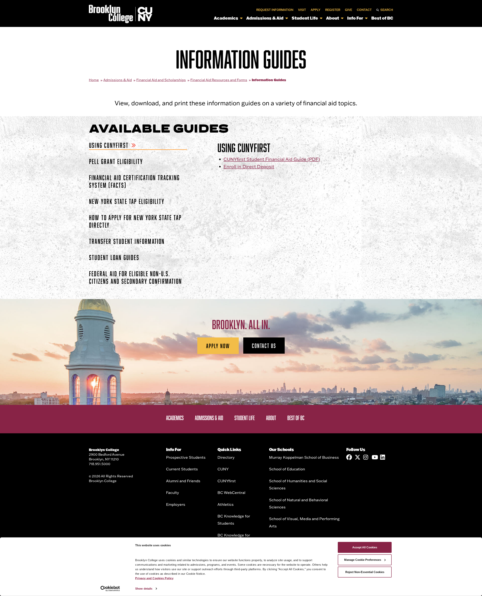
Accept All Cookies (364, 547)
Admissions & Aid (265, 18)
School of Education (287, 468)
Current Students (182, 468)
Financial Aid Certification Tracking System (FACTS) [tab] (134, 181)
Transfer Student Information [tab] (127, 241)
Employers (175, 504)
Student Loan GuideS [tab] (114, 257)
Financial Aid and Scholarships (161, 80)
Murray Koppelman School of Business (304, 457)
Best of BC (382, 18)
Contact (364, 10)
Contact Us (264, 345)
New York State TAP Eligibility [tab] (126, 201)
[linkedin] (383, 457)
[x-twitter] (357, 457)
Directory (226, 457)
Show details (143, 588)
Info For (355, 18)
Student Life (305, 18)
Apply (315, 10)
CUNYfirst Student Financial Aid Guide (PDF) (271, 159)
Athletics (225, 504)
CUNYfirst (226, 480)
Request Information (274, 10)
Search (386, 10)
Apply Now (218, 345)
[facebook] (349, 457)
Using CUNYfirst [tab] (109, 145)
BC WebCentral (231, 492)
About (332, 18)
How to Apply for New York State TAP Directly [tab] (135, 221)
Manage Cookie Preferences (362, 559)
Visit (302, 10)
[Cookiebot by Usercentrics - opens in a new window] (110, 588)
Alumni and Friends (183, 480)
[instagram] (366, 457)
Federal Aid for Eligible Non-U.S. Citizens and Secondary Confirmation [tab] (135, 277)
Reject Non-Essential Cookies (364, 572)
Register (332, 10)
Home (94, 80)
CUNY (223, 468)
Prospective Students (186, 457)
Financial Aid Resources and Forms (218, 80)
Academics (226, 18)
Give (348, 10)
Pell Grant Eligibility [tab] (116, 161)
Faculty (172, 492)
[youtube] (374, 457)
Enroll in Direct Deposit (248, 166)
